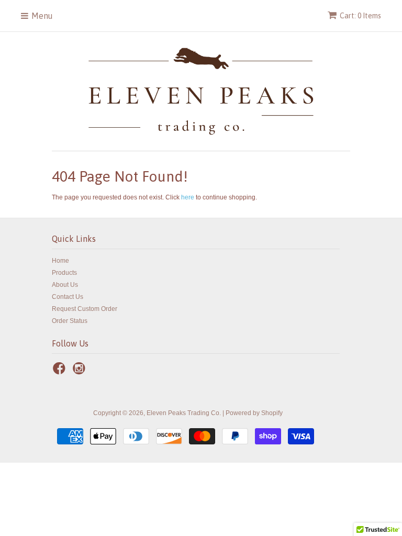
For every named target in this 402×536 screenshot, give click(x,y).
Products (64, 272)
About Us (65, 284)
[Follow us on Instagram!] (80, 371)
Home (60, 260)
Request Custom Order (84, 308)
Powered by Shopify (254, 413)
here (187, 197)
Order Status (69, 321)
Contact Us (67, 296)
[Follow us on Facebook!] (61, 371)
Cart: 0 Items (360, 16)
